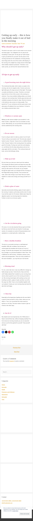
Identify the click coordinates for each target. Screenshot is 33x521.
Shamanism (5, 394)
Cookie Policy (15, 510)
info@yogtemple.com (7, 503)
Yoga (18, 43)
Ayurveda (14, 43)
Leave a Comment (6, 43)
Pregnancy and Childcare (8, 392)
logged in (12, 361)
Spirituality (4, 397)
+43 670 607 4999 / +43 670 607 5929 (11, 500)
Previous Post (16, 347)
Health (3, 389)
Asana (3, 384)
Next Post (16, 351)
